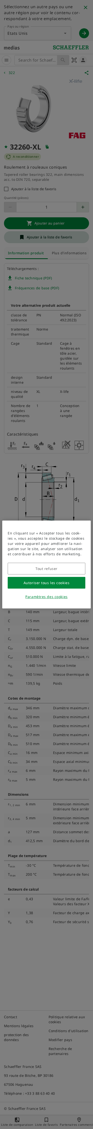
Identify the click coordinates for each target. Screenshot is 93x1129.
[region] (46, 564)
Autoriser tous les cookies (47, 582)
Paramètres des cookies (46, 596)
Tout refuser (46, 568)
